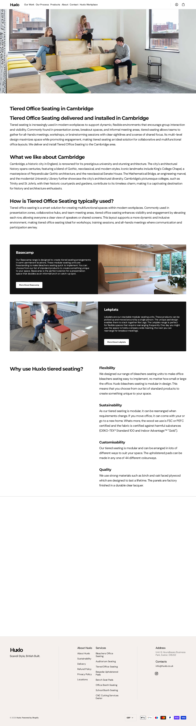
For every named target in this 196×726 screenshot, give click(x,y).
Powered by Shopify (30, 718)
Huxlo (19, 718)
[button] (176, 4)
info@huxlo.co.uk (164, 666)
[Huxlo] (15, 4)
